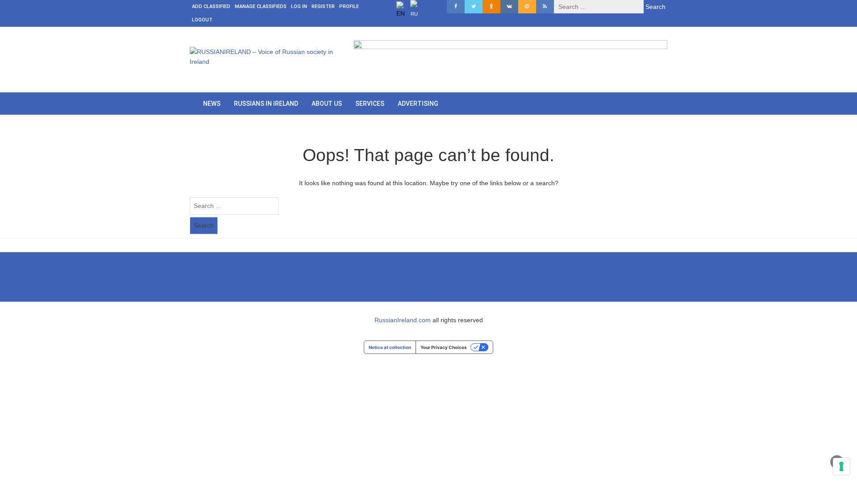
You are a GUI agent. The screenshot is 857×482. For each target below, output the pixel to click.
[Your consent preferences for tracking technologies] (841, 466)
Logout (202, 20)
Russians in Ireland (266, 103)
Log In (299, 6)
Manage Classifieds (261, 6)
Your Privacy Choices (443, 347)
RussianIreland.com (402, 320)
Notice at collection (390, 347)
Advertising (418, 103)
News (211, 103)
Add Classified (211, 6)
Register (323, 6)
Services (369, 103)
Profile (349, 6)
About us (327, 103)
